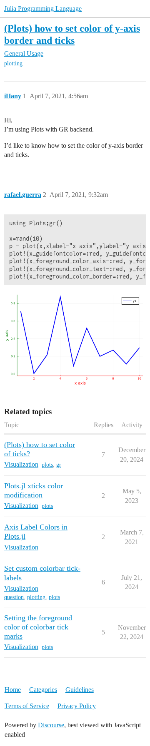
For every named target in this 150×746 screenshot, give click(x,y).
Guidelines (79, 689)
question (14, 597)
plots (47, 465)
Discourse (51, 725)
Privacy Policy (77, 705)
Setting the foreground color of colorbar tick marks (38, 627)
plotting (13, 63)
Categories (43, 689)
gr (58, 465)
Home (13, 689)
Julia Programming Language (43, 8)
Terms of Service (27, 705)
